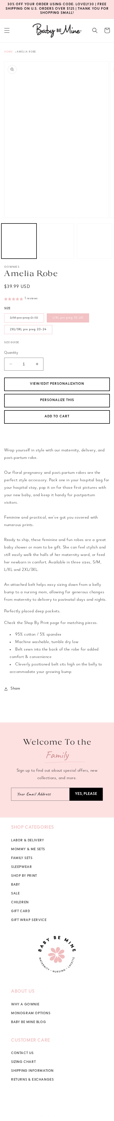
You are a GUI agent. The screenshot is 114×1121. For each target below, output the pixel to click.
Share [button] (15, 689)
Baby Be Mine (49, 1116)
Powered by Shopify (74, 1116)
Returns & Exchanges (32, 1080)
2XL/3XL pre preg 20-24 (28, 329)
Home (8, 52)
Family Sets (22, 858)
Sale (15, 894)
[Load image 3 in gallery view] (94, 241)
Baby (15, 885)
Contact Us (22, 1053)
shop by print (24, 876)
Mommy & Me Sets (28, 849)
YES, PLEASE (86, 794)
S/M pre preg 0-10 (27, 319)
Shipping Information (32, 1071)
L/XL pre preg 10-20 (68, 317)
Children (20, 902)
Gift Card (20, 911)
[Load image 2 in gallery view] (56, 241)
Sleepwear (21, 867)
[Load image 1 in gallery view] (19, 241)
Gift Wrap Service (28, 920)
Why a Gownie (25, 1004)
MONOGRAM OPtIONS (31, 1013)
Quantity (11, 353)
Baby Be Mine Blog (28, 1022)
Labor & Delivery (27, 840)
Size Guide (11, 343)
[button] (7, 30)
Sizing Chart (23, 1062)
